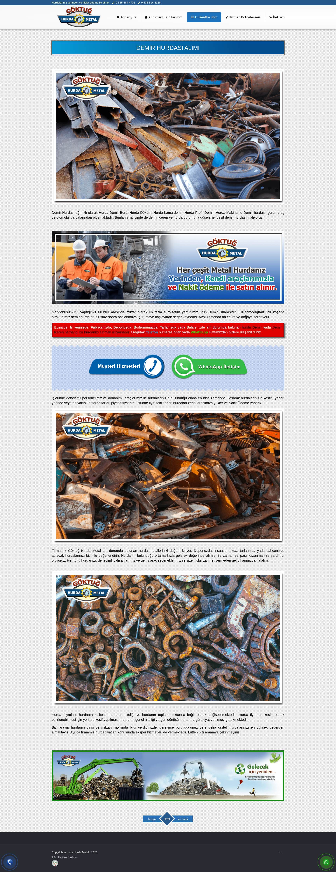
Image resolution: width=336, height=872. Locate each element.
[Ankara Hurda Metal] (79, 17)
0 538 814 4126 (151, 2)
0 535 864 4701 (125, 2)
